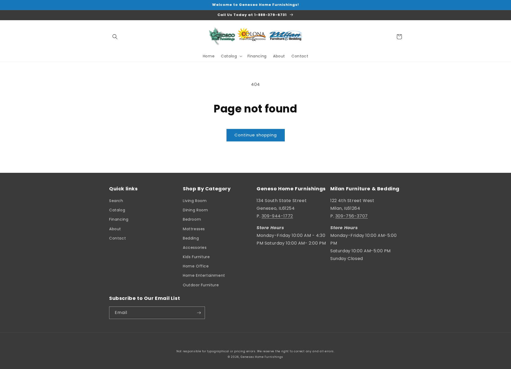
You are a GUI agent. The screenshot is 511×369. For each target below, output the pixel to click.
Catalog (117, 210)
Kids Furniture (196, 256)
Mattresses (194, 229)
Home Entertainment (204, 275)
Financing (118, 219)
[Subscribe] (199, 313)
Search (116, 200)
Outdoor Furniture (201, 285)
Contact (117, 238)
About (115, 229)
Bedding (191, 238)
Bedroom (192, 219)
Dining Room (195, 210)
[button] (115, 37)
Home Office (196, 266)
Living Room (195, 200)
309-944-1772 (277, 216)
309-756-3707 (351, 216)
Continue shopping (255, 135)
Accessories (195, 247)
